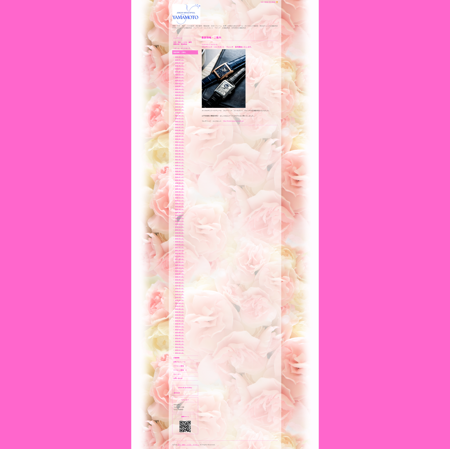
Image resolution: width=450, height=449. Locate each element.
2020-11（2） (179, 165)
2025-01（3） (179, 71)
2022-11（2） (179, 124)
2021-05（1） (179, 150)
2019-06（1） (179, 212)
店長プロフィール (179, 362)
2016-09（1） (179, 274)
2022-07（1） (179, 127)
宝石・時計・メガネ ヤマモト (188, 445)
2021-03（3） (179, 156)
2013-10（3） (179, 353)
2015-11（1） (179, 294)
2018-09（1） (179, 230)
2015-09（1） (179, 300)
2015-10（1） (179, 297)
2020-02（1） (179, 191)
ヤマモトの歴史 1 (180, 366)
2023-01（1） (179, 118)
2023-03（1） (179, 112)
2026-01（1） (179, 63)
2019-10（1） (179, 203)
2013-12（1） (179, 347)
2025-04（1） (179, 68)
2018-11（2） (179, 227)
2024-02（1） (179, 95)
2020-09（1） (179, 171)
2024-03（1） (179, 92)
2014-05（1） (179, 335)
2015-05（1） (179, 312)
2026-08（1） (179, 57)
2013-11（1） (179, 350)
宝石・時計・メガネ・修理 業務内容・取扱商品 (185, 43)
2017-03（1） (179, 262)
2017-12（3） (179, 247)
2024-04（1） (179, 89)
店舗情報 (176, 358)
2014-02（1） (179, 341)
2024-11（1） (179, 77)
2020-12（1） (179, 162)
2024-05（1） (179, 86)
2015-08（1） (179, 303)
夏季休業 (177, 393)
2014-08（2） (179, 332)
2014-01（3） (179, 344)
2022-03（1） (179, 136)
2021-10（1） (179, 148)
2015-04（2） (179, 315)
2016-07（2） (179, 276)
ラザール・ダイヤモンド (181, 48)
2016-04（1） (179, 282)
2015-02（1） (179, 320)
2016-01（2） (179, 288)
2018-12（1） (179, 224)
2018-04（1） (179, 235)
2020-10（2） (179, 168)
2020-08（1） (179, 174)
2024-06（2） (179, 83)
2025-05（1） (179, 65)
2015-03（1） (179, 318)
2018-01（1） (179, 244)
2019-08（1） (179, 209)
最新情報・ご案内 (179, 52)
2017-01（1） (179, 265)
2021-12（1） (179, 142)
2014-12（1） (179, 326)
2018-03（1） (179, 238)
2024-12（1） (179, 74)
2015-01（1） (179, 323)
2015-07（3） (179, 306)
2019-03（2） (179, 218)
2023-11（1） (179, 104)
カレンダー (177, 374)
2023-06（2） (179, 109)
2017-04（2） (179, 259)
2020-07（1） (179, 177)
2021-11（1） (179, 145)
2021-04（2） (179, 153)
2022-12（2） (179, 121)
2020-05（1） (179, 183)
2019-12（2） (179, 197)
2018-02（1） (179, 241)
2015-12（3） (179, 291)
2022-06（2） (179, 130)
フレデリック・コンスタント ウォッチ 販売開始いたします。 (227, 47)
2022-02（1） (179, 139)
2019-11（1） (179, 200)
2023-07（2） (179, 107)
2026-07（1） (179, 60)
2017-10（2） (179, 250)
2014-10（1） (179, 329)
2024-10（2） (179, 80)
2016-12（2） (179, 268)
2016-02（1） (179, 285)
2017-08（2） (179, 253)
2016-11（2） (179, 271)
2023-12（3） (179, 101)
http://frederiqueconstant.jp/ (233, 121)
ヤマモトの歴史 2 (180, 370)
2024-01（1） (179, 98)
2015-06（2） (179, 309)
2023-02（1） (179, 115)
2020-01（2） (179, 194)
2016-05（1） (179, 279)
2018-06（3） (179, 233)
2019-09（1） (179, 206)
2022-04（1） (179, 133)
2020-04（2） (179, 186)
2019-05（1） (179, 215)
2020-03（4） (179, 189)
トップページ (178, 38)
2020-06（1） (179, 180)
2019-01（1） (179, 221)
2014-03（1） (179, 338)
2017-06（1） (179, 256)
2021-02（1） (179, 159)
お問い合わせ (178, 378)
